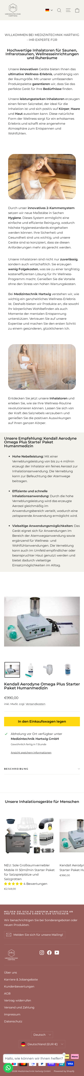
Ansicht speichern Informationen (31, 752)
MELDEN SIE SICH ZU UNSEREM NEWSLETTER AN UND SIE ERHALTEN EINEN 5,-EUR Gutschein (38, 912)
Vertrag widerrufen (17, 1000)
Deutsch (39, 1035)
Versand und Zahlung (19, 1007)
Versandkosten (35, 704)
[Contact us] (8, 1068)
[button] (49, 10)
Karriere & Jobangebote (21, 979)
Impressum (12, 1014)
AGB (7, 993)
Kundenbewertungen (19, 986)
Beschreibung (16, 768)
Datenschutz (13, 1021)
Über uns (10, 972)
